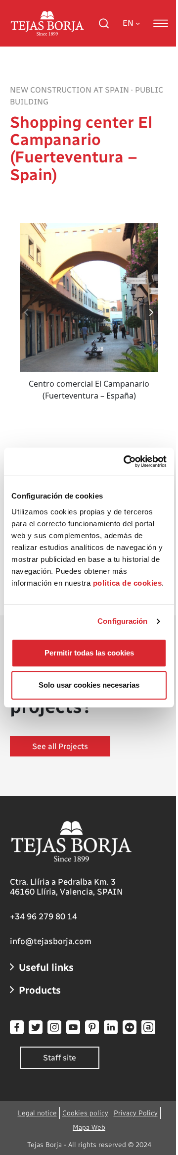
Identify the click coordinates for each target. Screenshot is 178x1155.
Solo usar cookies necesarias (89, 685)
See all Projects (60, 746)
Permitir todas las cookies (89, 653)
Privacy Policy (136, 1113)
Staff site (59, 1057)
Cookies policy (85, 1113)
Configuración (122, 621)
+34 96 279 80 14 (43, 916)
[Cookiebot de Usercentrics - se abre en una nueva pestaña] (126, 461)
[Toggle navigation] (160, 23)
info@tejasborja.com (50, 941)
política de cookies (127, 583)
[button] (151, 312)
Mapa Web (89, 1127)
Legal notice (37, 1113)
